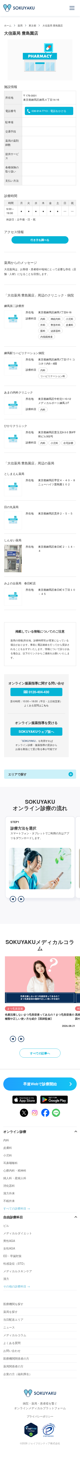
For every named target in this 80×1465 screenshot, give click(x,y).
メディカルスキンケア (17, 1271)
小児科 (7, 1155)
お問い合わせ (12, 1351)
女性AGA (9, 1248)
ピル (6, 1225)
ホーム (7, 25)
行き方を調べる (40, 240)
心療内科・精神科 (14, 1170)
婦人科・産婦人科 (14, 1178)
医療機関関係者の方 (16, 1358)
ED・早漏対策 (12, 1256)
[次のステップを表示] (21, 899)
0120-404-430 (39, 692)
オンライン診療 (14, 1131)
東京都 (32, 25)
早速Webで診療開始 (40, 1083)
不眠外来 (9, 1201)
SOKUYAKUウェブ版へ (36, 731)
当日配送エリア (13, 1319)
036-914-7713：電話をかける (49, 111)
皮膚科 (7, 1148)
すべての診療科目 (14, 1208)
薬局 (20, 25)
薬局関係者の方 (13, 1366)
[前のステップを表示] (13, 899)
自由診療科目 (13, 1217)
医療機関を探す (13, 1304)
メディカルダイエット (17, 1233)
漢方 (6, 1279)
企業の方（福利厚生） (17, 1374)
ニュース (9, 1327)
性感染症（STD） (14, 1263)
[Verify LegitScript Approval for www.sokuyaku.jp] (31, 1430)
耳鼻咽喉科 (10, 1163)
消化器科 (9, 1185)
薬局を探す (10, 1312)
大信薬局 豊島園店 (52, 25)
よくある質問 (12, 1343)
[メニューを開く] (72, 8)
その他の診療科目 (14, 1286)
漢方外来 (9, 1193)
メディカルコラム (14, 1335)
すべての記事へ (40, 1053)
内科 (6, 1140)
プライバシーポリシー (40, 1416)
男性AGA (9, 1241)
